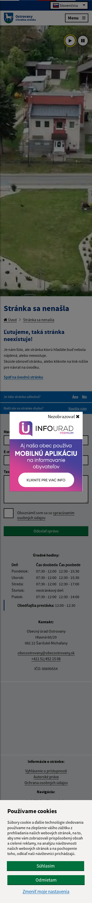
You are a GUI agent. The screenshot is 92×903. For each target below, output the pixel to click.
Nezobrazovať (62, 416)
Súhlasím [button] (46, 866)
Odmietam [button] (46, 880)
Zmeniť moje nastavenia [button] (46, 891)
